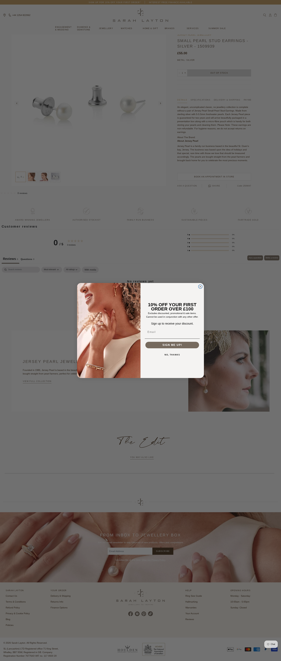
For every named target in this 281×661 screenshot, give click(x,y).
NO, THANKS (172, 355)
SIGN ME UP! (172, 345)
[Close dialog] (200, 287)
